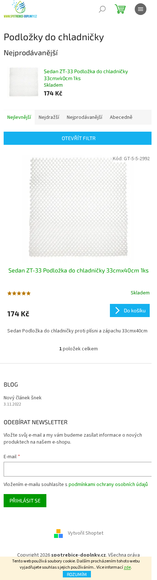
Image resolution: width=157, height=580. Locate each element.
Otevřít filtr (79, 138)
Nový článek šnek (23, 398)
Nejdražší (49, 117)
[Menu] (140, 9)
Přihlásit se (25, 500)
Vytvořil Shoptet (85, 533)
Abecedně (121, 117)
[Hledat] (102, 9)
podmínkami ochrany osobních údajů (108, 484)
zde (127, 567)
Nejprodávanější (84, 117)
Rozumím (77, 574)
